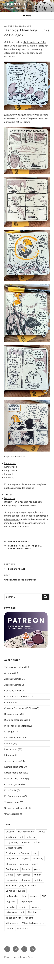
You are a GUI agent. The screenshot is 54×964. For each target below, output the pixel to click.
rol (22, 912)
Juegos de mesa (12, 761)
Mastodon (9, 498)
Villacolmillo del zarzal (33, 923)
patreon (34, 896)
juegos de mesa (28, 885)
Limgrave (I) (10, 463)
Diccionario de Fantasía (16, 726)
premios (23, 907)
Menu (28, 15)
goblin (37, 869)
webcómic (22, 928)
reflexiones (11, 912)
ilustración (11, 880)
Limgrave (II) (10, 467)
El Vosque (9, 731)
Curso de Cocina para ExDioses (20, 708)
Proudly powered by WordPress (18, 957)
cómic (37, 842)
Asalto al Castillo (12, 679)
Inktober (38, 880)
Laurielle (15, 4)
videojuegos (24, 548)
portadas (10, 907)
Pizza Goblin (10, 790)
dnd (35, 853)
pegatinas (11, 901)
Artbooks (9, 673)
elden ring (14, 546)
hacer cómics (23, 874)
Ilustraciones (11, 749)
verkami (29, 918)
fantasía (26, 869)
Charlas (41, 831)
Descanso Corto (12, 714)
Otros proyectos (18, 542)
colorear (31, 837)
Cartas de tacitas (12, 690)
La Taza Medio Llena (16, 896)
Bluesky (8, 502)
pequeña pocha (27, 901)
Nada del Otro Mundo (15, 778)
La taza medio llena (14, 772)
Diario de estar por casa (16, 720)
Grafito (9, 874)
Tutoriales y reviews (14, 667)
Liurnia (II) (9, 477)
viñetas (9, 928)
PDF (44, 896)
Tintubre (32, 912)
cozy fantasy (12, 842)
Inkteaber (9, 755)
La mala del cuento (13, 767)
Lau (29, 26)
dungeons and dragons (17, 858)
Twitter (8, 494)
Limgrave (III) (10, 470)
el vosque (11, 864)
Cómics (8, 702)
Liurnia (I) (9, 474)
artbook (10, 831)
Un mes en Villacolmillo (16, 808)
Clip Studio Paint (14, 837)
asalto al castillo (26, 831)
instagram (9, 505)
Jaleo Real (11, 885)
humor (37, 874)
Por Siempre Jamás (14, 796)
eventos (23, 864)
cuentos (26, 842)
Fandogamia (12, 869)
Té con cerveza (11, 802)
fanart (26, 546)
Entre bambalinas (13, 737)
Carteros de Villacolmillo (16, 696)
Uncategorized (11, 814)
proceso (35, 907)
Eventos (8, 743)
